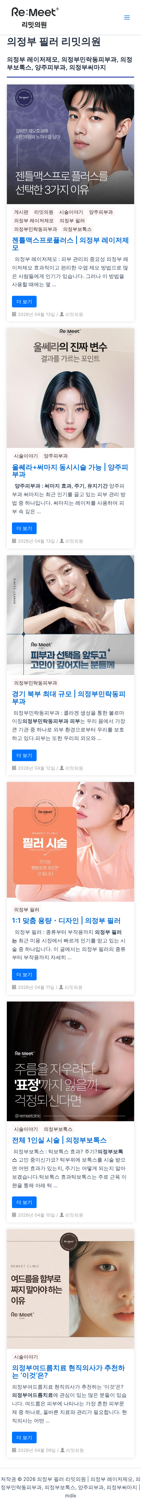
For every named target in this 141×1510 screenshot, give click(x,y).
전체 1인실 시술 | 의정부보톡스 (59, 1140)
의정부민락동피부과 (35, 229)
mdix (70, 1496)
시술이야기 (71, 212)
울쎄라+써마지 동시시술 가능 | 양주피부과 (70, 471)
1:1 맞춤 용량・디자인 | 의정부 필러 (66, 921)
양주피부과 (101, 212)
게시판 (21, 212)
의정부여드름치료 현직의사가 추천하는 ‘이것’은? (68, 1371)
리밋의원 (43, 212)
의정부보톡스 (77, 229)
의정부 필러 (72, 220)
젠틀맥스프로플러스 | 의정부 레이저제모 (70, 244)
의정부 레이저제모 (34, 220)
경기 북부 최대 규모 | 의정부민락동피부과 (69, 697)
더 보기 (24, 301)
